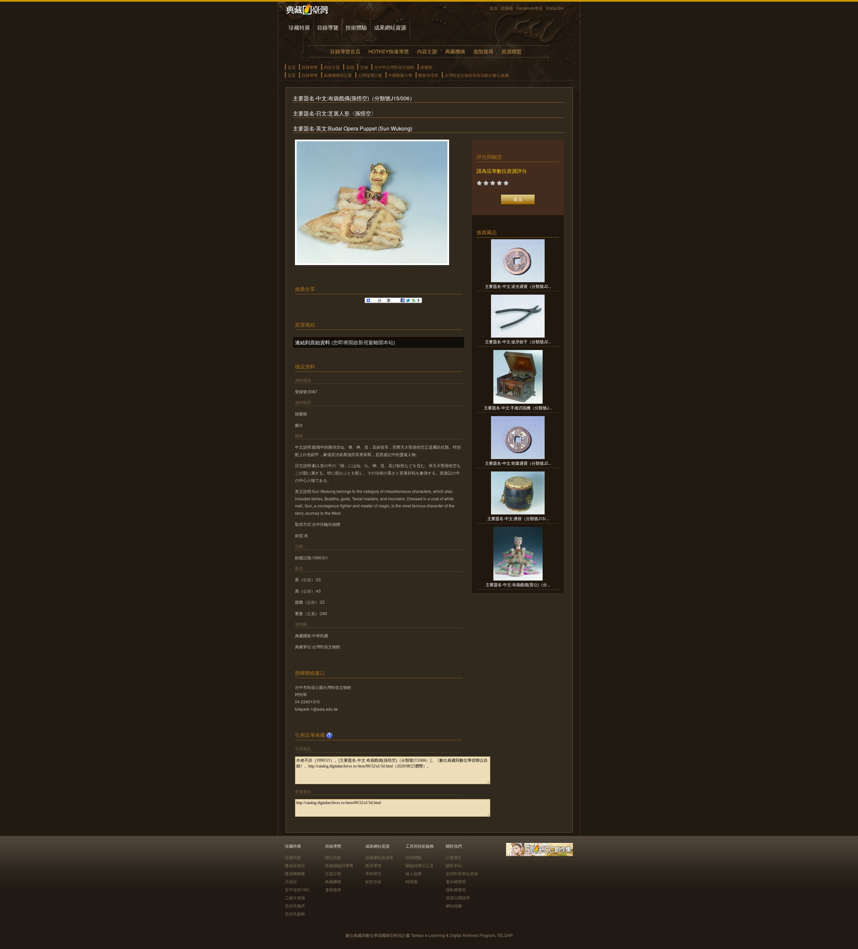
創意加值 (373, 881)
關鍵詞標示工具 (420, 865)
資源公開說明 (458, 897)
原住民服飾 (295, 913)
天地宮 (291, 881)
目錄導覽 (328, 27)
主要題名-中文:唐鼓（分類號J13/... (518, 518)
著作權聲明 (456, 881)
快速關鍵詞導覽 (339, 865)
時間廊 (412, 881)
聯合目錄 (333, 857)
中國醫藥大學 (400, 75)
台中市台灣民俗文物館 (394, 67)
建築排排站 (295, 865)
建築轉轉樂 (295, 873)
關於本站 (454, 865)
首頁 (494, 8)
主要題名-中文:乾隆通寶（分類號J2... (518, 463)
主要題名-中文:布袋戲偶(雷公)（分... (518, 584)
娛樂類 (426, 67)
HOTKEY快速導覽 (388, 51)
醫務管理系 (428, 75)
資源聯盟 (511, 51)
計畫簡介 (454, 857)
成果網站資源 (390, 27)
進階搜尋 (483, 51)
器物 (350, 67)
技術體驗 (356, 27)
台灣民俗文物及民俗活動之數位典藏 (476, 75)
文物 (364, 67)
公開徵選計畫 (370, 75)
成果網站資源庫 (379, 857)
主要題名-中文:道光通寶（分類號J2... (518, 286)
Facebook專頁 (529, 8)
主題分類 (333, 873)
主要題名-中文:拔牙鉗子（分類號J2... (518, 341)
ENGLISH (555, 8)
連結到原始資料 (312, 342)
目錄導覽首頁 (345, 51)
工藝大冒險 (295, 897)
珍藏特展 (299, 27)
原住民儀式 (295, 905)
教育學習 (373, 865)
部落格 (507, 8)
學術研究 (373, 873)
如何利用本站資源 (462, 873)
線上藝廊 (414, 873)
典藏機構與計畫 (338, 75)
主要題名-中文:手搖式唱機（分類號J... (518, 407)
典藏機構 (455, 51)
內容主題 (427, 51)
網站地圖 (454, 905)
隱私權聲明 (456, 889)
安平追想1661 (297, 889)
